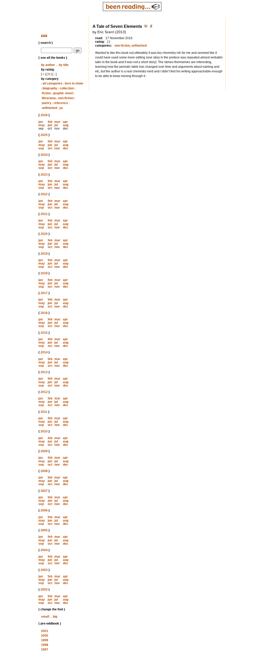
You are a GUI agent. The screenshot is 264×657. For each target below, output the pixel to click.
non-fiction (65, 98)
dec (65, 148)
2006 (44, 510)
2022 (44, 194)
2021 (44, 214)
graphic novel (63, 93)
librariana (49, 98)
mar (57, 122)
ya (61, 108)
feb (50, 122)
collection (67, 88)
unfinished (49, 108)
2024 (44, 155)
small (45, 616)
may (41, 125)
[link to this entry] (146, 26)
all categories (52, 83)
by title (64, 65)
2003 (44, 570)
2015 (44, 333)
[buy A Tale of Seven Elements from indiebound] (151, 26)
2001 (44, 631)
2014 (44, 352)
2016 (44, 313)
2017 (44, 293)
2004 (44, 550)
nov (57, 148)
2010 (44, 431)
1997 (44, 649)
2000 (44, 635)
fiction (46, 93)
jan (40, 122)
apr (65, 122)
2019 (44, 253)
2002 (44, 589)
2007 (44, 491)
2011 (43, 412)
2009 (44, 451)
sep (41, 148)
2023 (44, 174)
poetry (46, 103)
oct (50, 148)
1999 (44, 640)
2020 (44, 234)
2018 (44, 273)
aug (65, 125)
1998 (44, 645)
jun (50, 125)
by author (48, 65)
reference (61, 103)
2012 (44, 392)
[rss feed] (44, 36)
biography (50, 88)
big (55, 616)
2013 (44, 372)
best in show (74, 83)
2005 (44, 530)
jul (56, 125)
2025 (44, 135)
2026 (44, 115)
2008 (44, 471)
